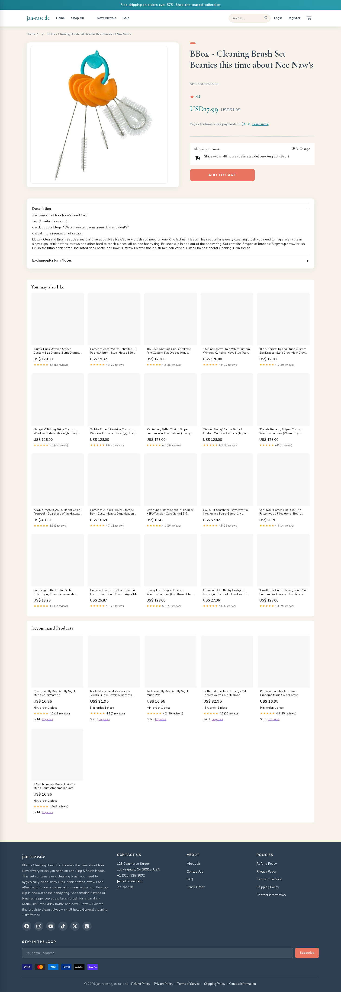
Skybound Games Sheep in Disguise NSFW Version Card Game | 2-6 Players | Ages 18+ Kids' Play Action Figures (169, 512)
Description (41, 209)
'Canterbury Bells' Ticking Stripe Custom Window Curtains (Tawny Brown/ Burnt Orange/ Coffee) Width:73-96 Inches (168, 431)
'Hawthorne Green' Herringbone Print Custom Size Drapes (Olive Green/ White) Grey (283, 592)
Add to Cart (222, 175)
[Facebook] (26, 926)
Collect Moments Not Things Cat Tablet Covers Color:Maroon (224, 693)
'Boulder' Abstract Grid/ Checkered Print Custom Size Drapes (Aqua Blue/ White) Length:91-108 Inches (168, 351)
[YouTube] (50, 926)
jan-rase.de (38, 18)
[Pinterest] (87, 926)
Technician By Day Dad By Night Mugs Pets (167, 693)
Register (294, 18)
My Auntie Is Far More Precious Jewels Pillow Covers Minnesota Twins (111, 693)
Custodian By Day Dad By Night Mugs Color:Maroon (54, 693)
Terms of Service (269, 879)
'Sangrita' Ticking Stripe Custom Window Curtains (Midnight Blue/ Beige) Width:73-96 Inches (55, 431)
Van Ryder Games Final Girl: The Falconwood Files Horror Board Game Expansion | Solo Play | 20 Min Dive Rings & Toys (283, 512)
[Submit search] (266, 18)
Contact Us (195, 871)
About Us (194, 863)
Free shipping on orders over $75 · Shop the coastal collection (170, 5)
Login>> (47, 719)
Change (304, 149)
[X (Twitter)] (75, 926)
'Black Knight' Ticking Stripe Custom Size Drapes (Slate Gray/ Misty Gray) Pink (282, 351)
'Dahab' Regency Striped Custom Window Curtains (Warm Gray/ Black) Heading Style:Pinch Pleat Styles (280, 431)
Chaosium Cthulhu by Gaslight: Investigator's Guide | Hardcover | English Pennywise (224, 592)
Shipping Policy (268, 887)
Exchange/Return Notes (52, 260)
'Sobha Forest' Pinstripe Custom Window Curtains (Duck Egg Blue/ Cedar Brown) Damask (112, 431)
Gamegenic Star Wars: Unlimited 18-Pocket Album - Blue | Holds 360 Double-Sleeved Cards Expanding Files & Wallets (113, 351)
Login (278, 18)
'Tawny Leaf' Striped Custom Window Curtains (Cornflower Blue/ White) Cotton (169, 592)
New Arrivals (106, 18)
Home (60, 18)
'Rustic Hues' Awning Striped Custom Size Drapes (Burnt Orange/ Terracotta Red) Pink (57, 351)
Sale (126, 18)
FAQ (190, 879)
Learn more (260, 124)
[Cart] (309, 18)
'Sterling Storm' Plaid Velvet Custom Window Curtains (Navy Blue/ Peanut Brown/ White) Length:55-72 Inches (227, 351)
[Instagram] (38, 926)
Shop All (77, 18)
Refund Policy (267, 863)
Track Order (196, 887)
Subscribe (307, 953)
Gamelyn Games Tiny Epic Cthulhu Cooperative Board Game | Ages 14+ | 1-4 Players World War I (114, 592)
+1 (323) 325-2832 (131, 875)
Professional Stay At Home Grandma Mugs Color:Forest (279, 693)
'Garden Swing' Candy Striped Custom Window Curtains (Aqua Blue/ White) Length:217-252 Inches (226, 431)
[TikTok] (63, 926)
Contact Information (271, 895)
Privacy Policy (267, 871)
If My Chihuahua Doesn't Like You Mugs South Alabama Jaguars (55, 786)
